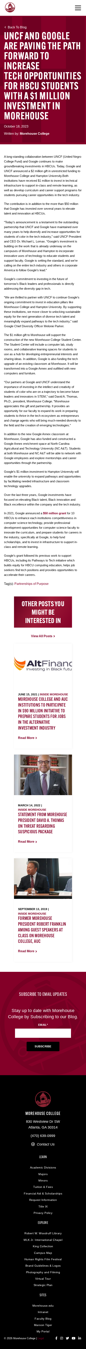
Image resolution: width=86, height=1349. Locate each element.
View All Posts (41, 636)
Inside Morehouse (54, 694)
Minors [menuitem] (43, 1180)
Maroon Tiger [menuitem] (43, 1325)
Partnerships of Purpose (31, 583)
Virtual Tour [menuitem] (43, 1278)
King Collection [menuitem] (43, 1246)
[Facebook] (56, 1338)
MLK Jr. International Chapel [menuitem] (43, 1239)
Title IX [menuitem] (43, 1206)
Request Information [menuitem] (43, 1199)
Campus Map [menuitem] (43, 1252)
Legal (41, 1338)
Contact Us (46, 1144)
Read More (26, 738)
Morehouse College (34, 133)
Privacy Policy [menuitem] (43, 1212)
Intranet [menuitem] (43, 1312)
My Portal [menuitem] (43, 1331)
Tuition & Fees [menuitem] (43, 1186)
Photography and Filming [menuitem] (43, 1272)
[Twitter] (67, 1338)
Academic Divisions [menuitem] (43, 1167)
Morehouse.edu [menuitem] (43, 1305)
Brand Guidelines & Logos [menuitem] (43, 1265)
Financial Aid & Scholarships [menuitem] (43, 1193)
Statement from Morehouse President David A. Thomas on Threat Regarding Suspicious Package (42, 824)
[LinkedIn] (79, 1338)
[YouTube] (73, 1338)
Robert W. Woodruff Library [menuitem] (43, 1233)
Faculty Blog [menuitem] (43, 1318)
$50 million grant (54, 513)
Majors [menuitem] (43, 1174)
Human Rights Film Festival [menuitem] (43, 1259)
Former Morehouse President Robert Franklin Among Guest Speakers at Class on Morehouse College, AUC (42, 930)
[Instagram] (61, 1338)
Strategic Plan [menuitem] (43, 1285)
